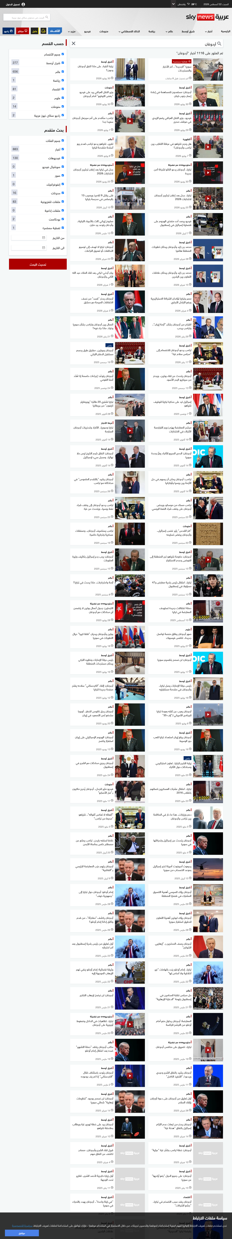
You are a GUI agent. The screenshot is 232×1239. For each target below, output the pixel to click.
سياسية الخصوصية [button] (22, 1225)
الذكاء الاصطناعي (130, 31)
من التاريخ (58, 237)
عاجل (34, 31)
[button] (22, 31)
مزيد (72, 31)
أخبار (210, 31)
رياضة (152, 31)
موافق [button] (22, 1233)
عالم (170, 31)
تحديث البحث (38, 264)
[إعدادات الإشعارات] (43, 31)
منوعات (104, 31)
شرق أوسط (188, 31)
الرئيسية (225, 31)
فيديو (87, 31)
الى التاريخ (58, 247)
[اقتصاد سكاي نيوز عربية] (55, 30)
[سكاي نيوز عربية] (207, 17)
